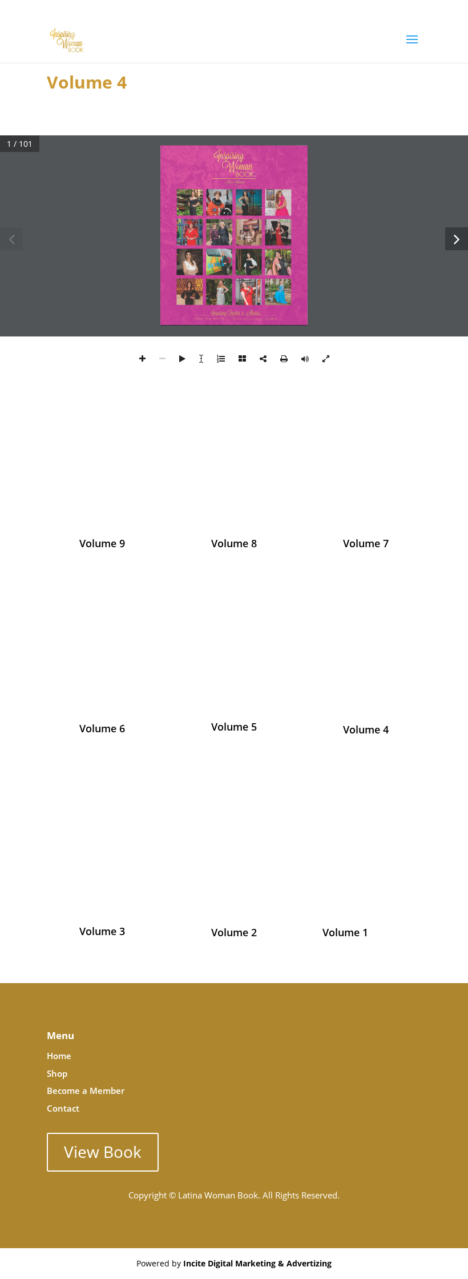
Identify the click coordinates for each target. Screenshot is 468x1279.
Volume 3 (102, 931)
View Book (103, 1151)
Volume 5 (234, 726)
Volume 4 (366, 729)
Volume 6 (102, 728)
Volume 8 (234, 543)
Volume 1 (345, 932)
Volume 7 (366, 543)
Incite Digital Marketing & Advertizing (257, 1263)
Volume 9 (102, 543)
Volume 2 (234, 932)
